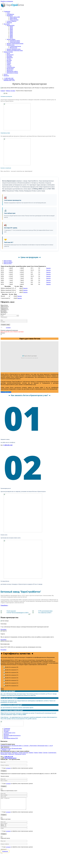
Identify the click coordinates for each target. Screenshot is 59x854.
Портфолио (10, 15)
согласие (8, 327)
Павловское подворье (12, 72)
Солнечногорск (11, 67)
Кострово (9, 60)
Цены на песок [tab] (8, 263)
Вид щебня (3, 311)
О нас (8, 12)
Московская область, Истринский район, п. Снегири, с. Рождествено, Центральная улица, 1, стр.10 (27, 745)
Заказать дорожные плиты (14, 49)
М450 (11, 36)
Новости (6, 736)
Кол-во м (3, 314)
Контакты (6, 75)
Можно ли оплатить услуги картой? (11, 705)
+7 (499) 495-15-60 (8, 78)
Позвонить (5, 851)
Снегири (9, 65)
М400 (11, 35)
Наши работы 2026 (15, 17)
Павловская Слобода (12, 71)
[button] (6, 392)
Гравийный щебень (15, 40)
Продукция (7, 24)
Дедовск (9, 58)
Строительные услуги (9, 732)
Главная (3, 90)
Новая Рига (10, 57)
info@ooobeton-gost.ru (10, 758)
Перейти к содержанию (7, 1)
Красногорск (10, 54)
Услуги (5, 74)
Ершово (9, 61)
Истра (8, 53)
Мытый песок (13, 47)
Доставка (6, 731)
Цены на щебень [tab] (8, 262)
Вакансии (9, 22)
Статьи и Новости (11, 21)
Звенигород (10, 70)
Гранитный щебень (15, 42)
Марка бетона (4, 305)
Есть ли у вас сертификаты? (9, 698)
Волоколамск (10, 68)
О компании (7, 11)
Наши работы (13, 18)
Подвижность (4, 308)
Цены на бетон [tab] (8, 260)
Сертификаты (10, 14)
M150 (11, 28)
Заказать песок (10, 45)
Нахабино (9, 56)
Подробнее (4, 605)
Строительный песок (15, 46)
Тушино (9, 63)
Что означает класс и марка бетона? (12, 710)
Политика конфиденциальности (12, 735)
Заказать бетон (10, 25)
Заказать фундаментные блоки (15, 50)
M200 (11, 29)
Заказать (48, 268)
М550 (11, 38)
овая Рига (15, 752)
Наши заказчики (14, 19)
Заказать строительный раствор (15, 43)
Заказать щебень (11, 39)
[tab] (29, 691)
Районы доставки (8, 51)
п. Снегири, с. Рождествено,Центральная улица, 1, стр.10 (9, 80)
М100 (11, 26)
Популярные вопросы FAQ (11, 738)
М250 (11, 31)
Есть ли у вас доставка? (8, 691)
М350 (11, 33)
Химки (8, 64)
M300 (11, 32)
